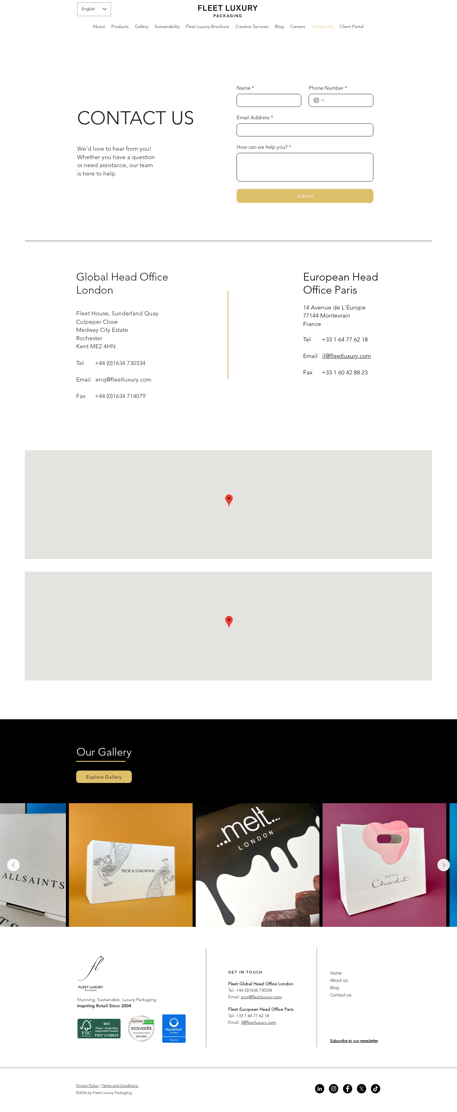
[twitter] (361, 1088)
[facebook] (347, 1088)
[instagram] (333, 1088)
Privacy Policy (87, 1085)
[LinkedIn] (319, 1088)
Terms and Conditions (120, 1085)
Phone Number (328, 88)
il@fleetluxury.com (346, 355)
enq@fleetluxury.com (123, 379)
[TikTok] (375, 1088)
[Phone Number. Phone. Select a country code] (319, 100)
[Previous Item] (13, 865)
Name (245, 88)
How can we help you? (264, 147)
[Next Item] (443, 865)
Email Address (255, 117)
